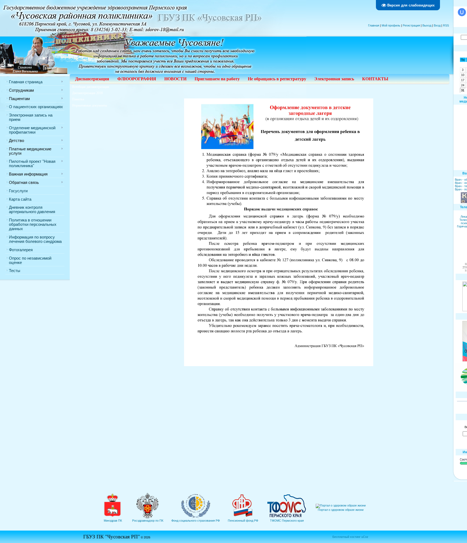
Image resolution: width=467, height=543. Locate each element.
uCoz (364, 536)
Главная (373, 25)
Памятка (78, 99)
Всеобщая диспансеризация (90, 87)
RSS (446, 25)
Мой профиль (391, 25)
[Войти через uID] (462, 12)
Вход (437, 25)
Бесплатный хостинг (346, 536)
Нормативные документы (89, 105)
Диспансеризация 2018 (87, 93)
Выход (426, 25)
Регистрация (411, 25)
